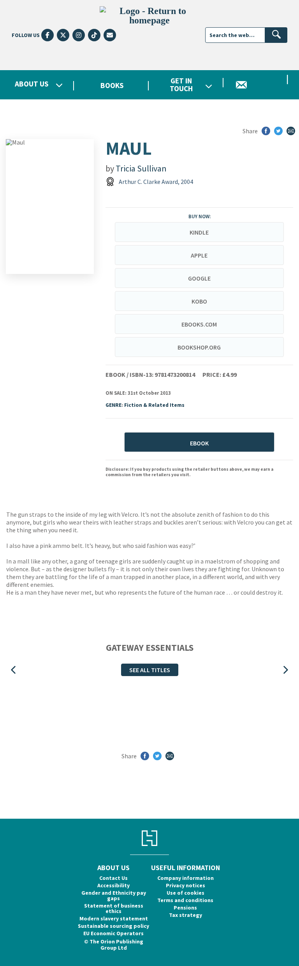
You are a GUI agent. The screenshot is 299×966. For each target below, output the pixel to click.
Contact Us (113, 877)
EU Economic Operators (113, 933)
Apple (199, 255)
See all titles (149, 670)
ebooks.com (199, 324)
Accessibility (113, 885)
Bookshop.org (199, 347)
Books (112, 85)
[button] (13, 670)
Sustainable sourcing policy (113, 925)
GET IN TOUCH (181, 84)
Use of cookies (185, 892)
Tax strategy (185, 914)
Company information (185, 877)
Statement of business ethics (113, 908)
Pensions (185, 907)
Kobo (199, 301)
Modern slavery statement (113, 918)
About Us (32, 84)
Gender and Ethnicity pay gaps (113, 895)
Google (199, 278)
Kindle (199, 232)
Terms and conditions (185, 900)
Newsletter (261, 84)
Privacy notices (185, 885)
